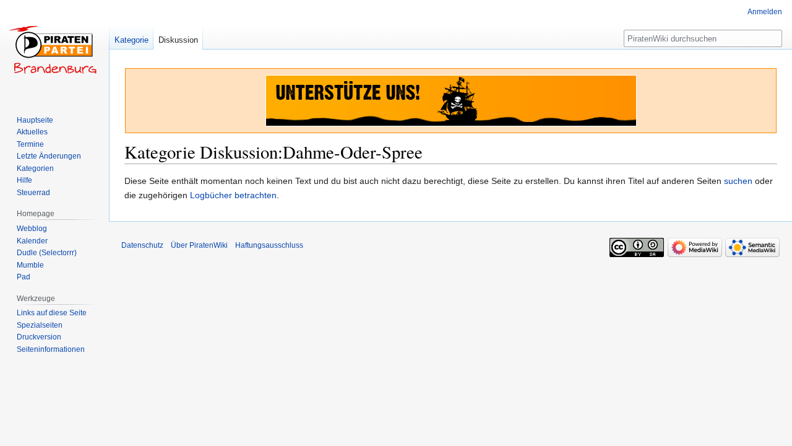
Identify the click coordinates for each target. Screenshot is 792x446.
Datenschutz (142, 245)
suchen (738, 181)
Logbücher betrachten (233, 195)
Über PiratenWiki (199, 245)
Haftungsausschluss (269, 245)
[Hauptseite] (54, 49)
